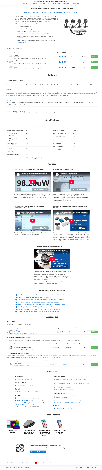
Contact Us (75, 3)
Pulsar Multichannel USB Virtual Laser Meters (77, 6)
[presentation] (51, 235)
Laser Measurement (25, 6)
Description (17, 52)
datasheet (82, 85)
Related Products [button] (52, 415)
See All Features (21, 42)
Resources (66, 3)
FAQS (49, 3)
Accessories (56, 3)
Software (35, 3)
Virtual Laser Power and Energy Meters (54, 6)
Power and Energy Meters (37, 6)
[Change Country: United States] (36, 463)
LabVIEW (8, 100)
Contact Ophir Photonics (38, 452)
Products (26, 3)
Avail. (73, 52)
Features (42, 3)
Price (82, 52)
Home (17, 6)
